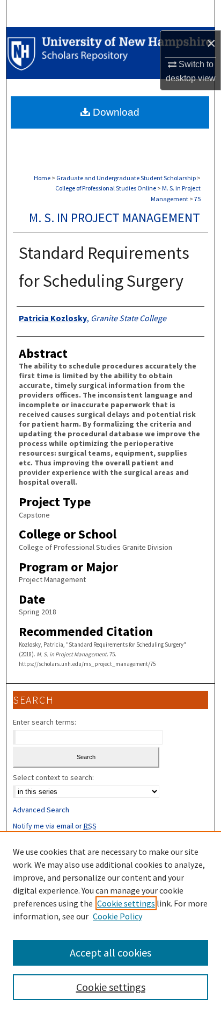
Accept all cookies (110, 952)
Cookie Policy (117, 916)
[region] (110, 922)
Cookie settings (126, 903)
